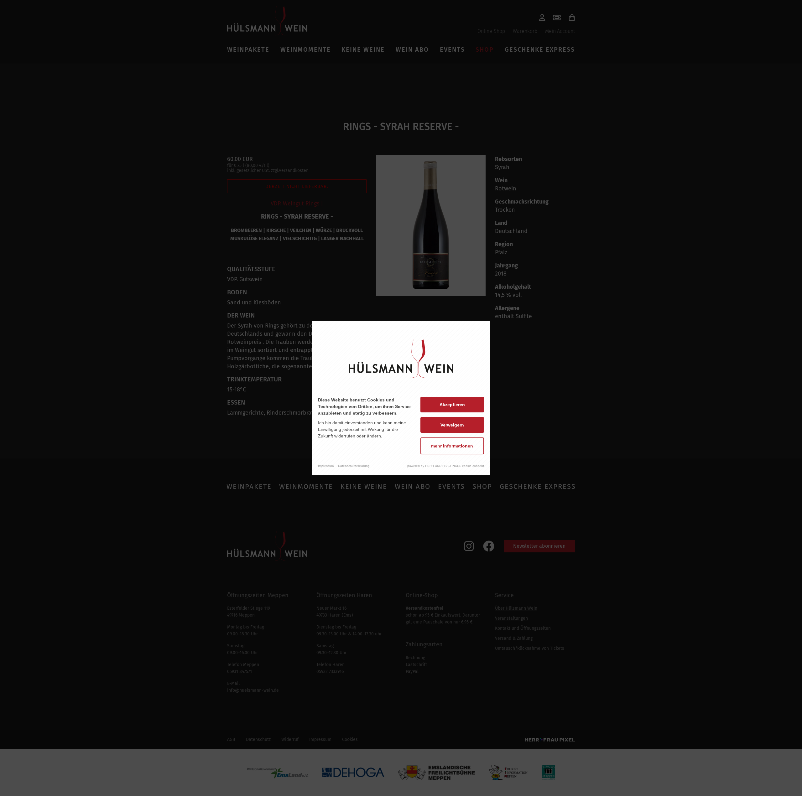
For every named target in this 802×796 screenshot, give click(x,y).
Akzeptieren (452, 404)
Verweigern (452, 424)
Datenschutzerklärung (354, 466)
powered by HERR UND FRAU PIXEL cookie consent (445, 466)
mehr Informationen (452, 445)
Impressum (326, 466)
